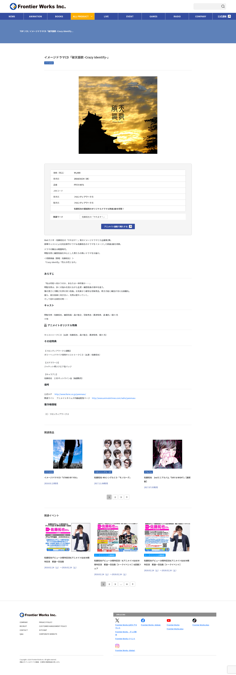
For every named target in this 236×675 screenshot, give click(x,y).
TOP (22, 31)
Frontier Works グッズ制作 (126, 633)
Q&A (21, 634)
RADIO (177, 16)
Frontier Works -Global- (151, 625)
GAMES (153, 16)
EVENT (129, 16)
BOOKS (59, 16)
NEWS (12, 16)
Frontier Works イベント (125, 638)
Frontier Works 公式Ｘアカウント (126, 626)
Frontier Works (173, 625)
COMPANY (200, 16)
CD (26, 31)
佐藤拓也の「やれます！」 (93, 216)
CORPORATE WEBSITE (48, 634)
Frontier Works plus (175, 629)
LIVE (106, 16)
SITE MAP (43, 630)
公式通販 (222, 16)
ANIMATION (35, 16)
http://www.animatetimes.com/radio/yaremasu (113, 398)
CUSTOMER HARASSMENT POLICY (53, 626)
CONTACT (24, 630)
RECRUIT (23, 626)
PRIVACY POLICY (45, 622)
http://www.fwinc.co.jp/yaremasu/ (70, 394)
